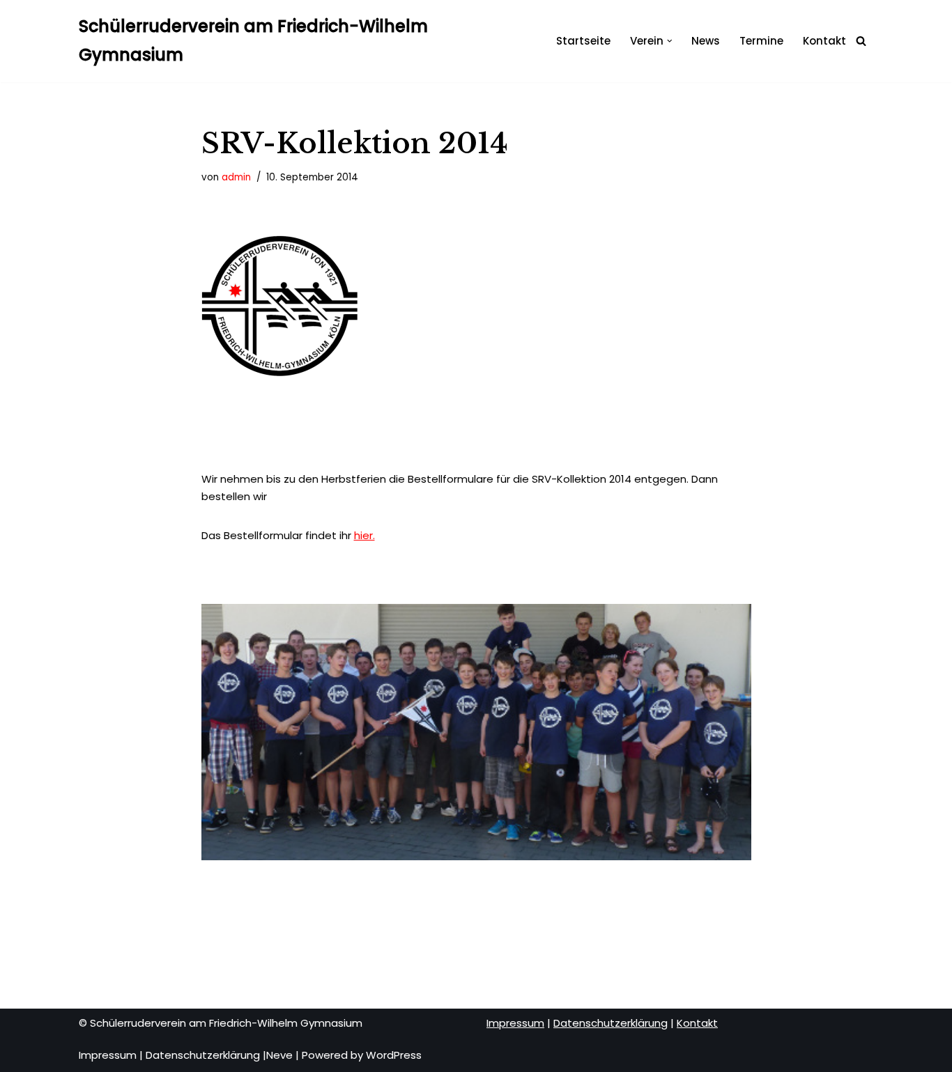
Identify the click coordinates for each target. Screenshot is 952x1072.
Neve (279, 1055)
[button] (670, 41)
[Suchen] (861, 41)
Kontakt (824, 40)
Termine (761, 40)
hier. (364, 535)
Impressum (108, 1055)
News (705, 40)
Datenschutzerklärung (203, 1055)
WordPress (394, 1055)
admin (236, 177)
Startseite (583, 40)
